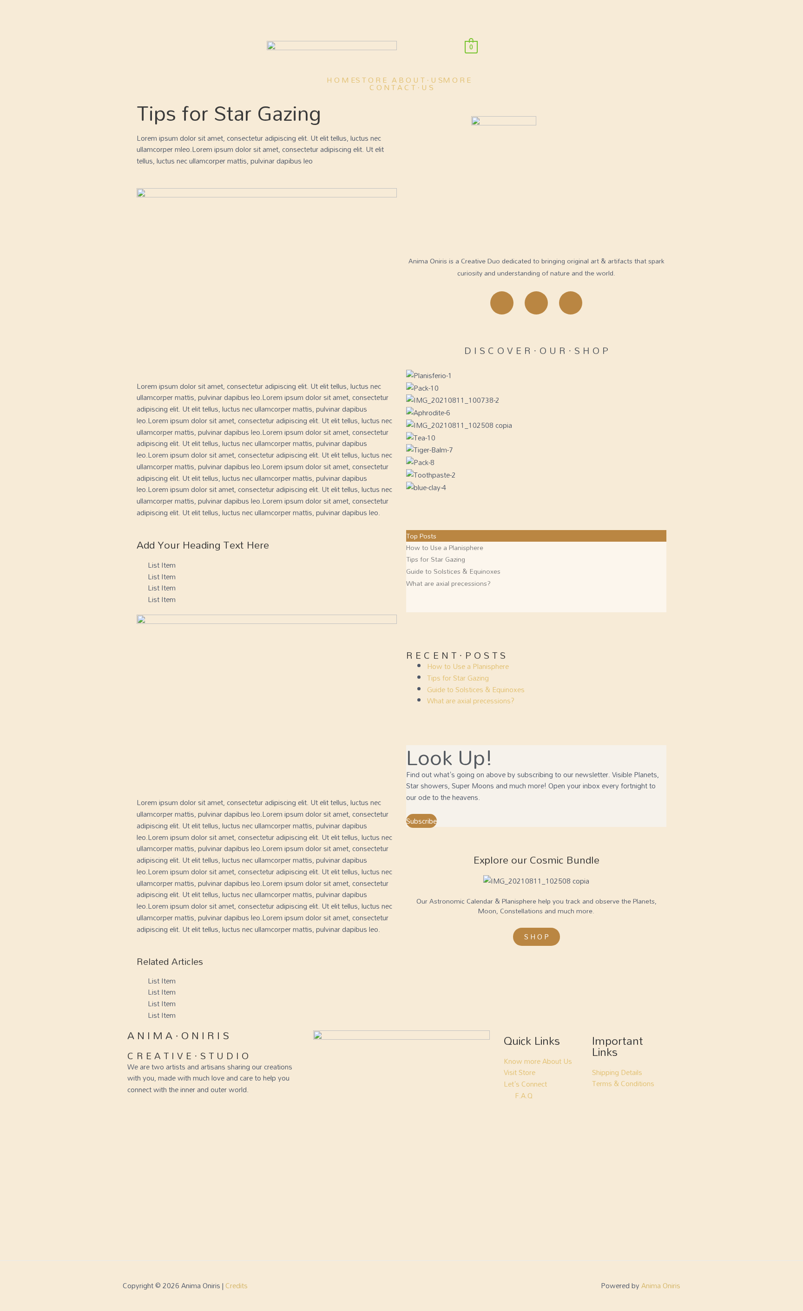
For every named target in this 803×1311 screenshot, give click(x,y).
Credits (236, 1285)
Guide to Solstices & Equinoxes (453, 571)
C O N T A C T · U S (401, 87)
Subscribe (421, 821)
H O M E (341, 80)
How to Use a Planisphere (444, 547)
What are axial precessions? (448, 583)
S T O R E (371, 80)
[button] (373, 80)
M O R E (457, 80)
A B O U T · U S (417, 80)
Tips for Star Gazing (435, 559)
